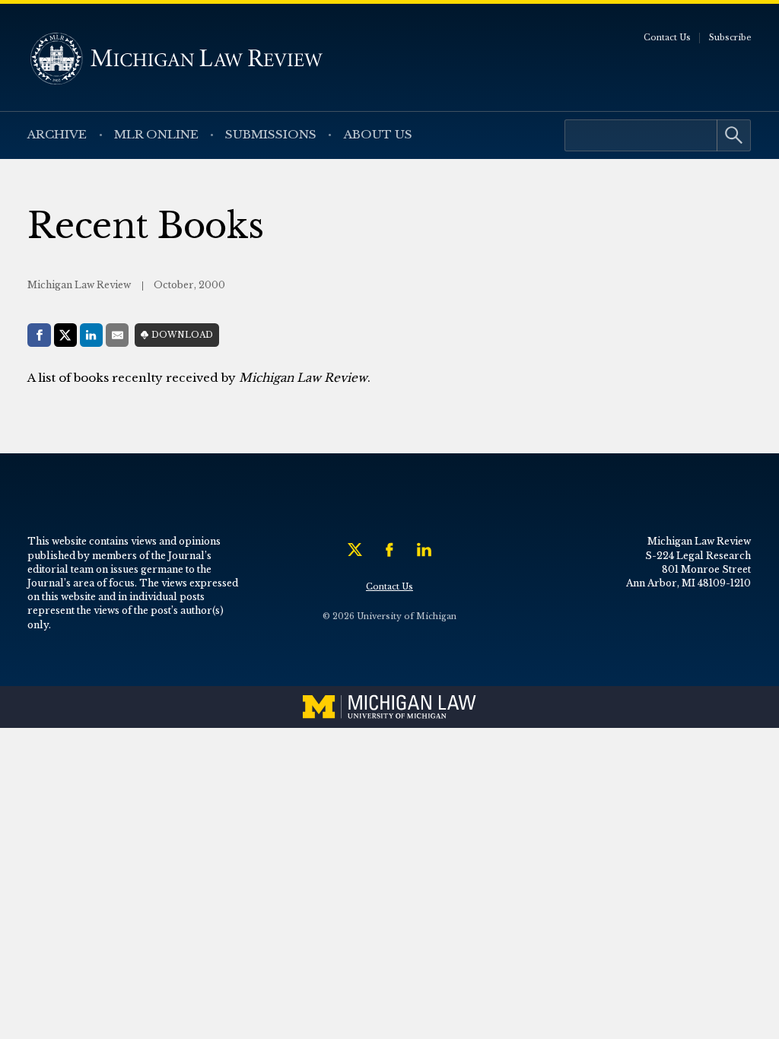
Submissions (270, 134)
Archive (57, 134)
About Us (378, 134)
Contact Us (667, 38)
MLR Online (156, 134)
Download (182, 335)
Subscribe (730, 38)
